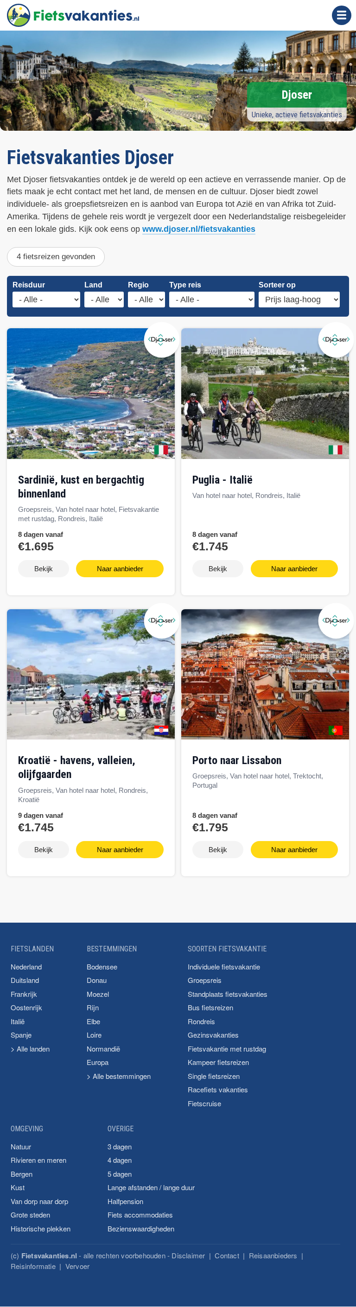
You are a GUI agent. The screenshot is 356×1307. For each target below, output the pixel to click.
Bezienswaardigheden (141, 1228)
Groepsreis (205, 980)
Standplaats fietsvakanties (227, 994)
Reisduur (29, 285)
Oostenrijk (26, 1007)
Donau (97, 980)
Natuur (21, 1146)
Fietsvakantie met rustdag (227, 1048)
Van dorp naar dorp (39, 1201)
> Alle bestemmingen (119, 1076)
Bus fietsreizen (210, 1007)
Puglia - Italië (222, 479)
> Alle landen (30, 1048)
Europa (97, 1062)
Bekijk (43, 569)
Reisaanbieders (273, 1255)
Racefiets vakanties (218, 1089)
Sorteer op (277, 285)
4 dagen (120, 1160)
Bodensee (102, 966)
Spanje (21, 1034)
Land (93, 285)
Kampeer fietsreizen (218, 1062)
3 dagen (120, 1146)
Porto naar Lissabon (236, 760)
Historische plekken (40, 1228)
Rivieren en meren (38, 1160)
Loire (94, 1034)
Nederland (26, 966)
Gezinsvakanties (213, 1034)
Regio (138, 285)
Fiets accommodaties (140, 1214)
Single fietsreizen (214, 1076)
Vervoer (77, 1266)
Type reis (185, 285)
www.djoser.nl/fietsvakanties (198, 229)
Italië (18, 1021)
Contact (227, 1255)
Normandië (103, 1048)
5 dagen (120, 1174)
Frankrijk (24, 994)
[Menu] (341, 15)
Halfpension (125, 1201)
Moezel (98, 994)
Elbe (93, 1021)
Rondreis (201, 1021)
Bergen (21, 1174)
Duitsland (25, 980)
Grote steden (30, 1214)
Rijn (93, 1007)
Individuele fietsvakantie (224, 966)
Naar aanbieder (120, 569)
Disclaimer (188, 1255)
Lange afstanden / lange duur (151, 1187)
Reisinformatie (33, 1266)
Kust (18, 1187)
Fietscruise (204, 1103)
